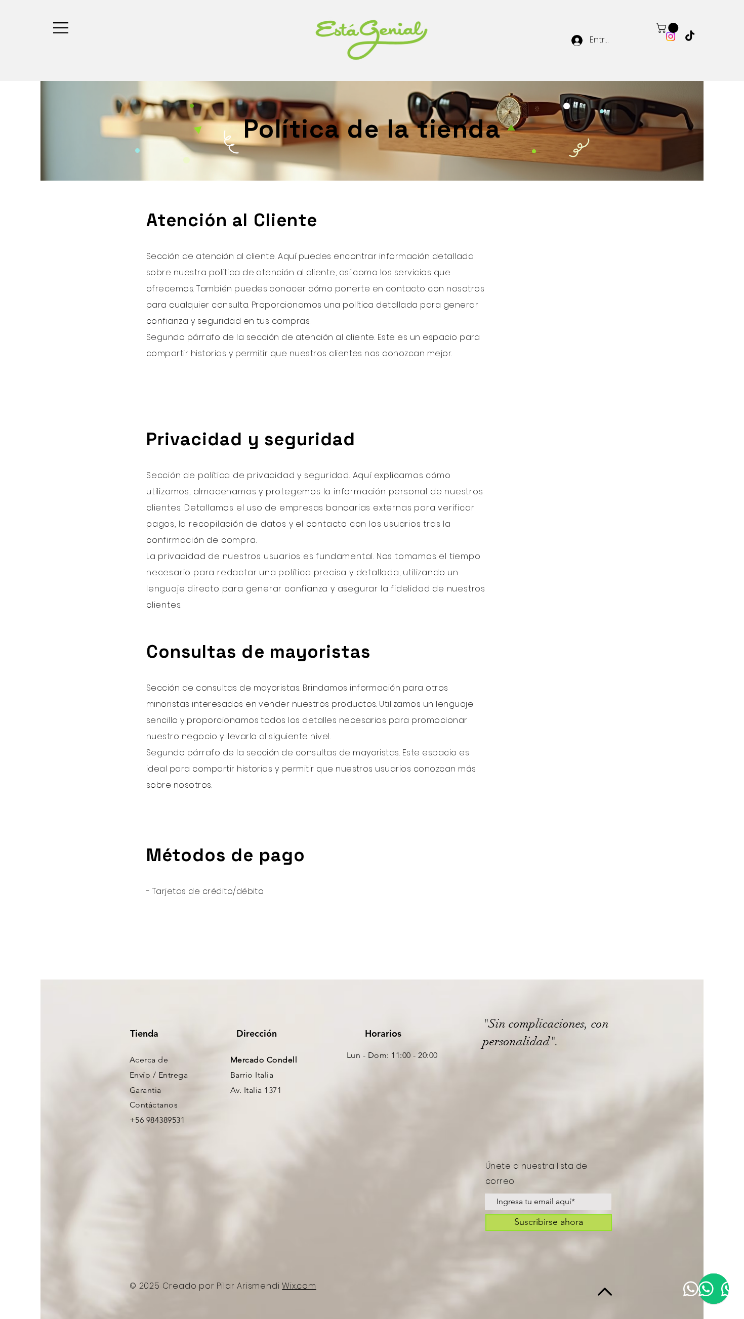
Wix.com (299, 1286)
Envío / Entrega (159, 1075)
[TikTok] (690, 36)
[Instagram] (671, 36)
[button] (60, 27)
